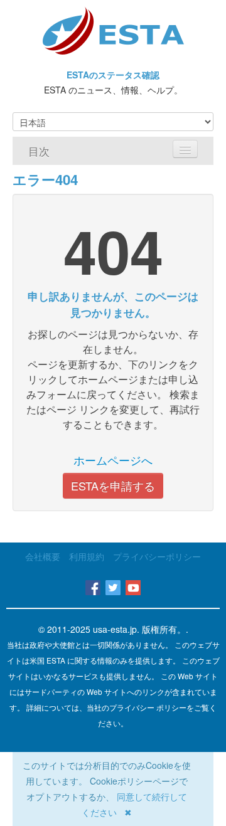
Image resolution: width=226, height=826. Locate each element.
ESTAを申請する (113, 485)
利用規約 (86, 556)
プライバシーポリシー (157, 556)
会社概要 (42, 556)
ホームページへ (113, 460)
